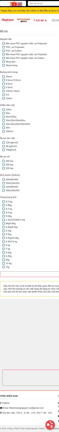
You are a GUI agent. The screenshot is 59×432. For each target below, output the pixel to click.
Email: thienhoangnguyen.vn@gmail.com (23, 408)
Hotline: (6, 403)
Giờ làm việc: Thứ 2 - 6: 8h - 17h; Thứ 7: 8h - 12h (27, 412)
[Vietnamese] (14, 4)
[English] (19, 4)
